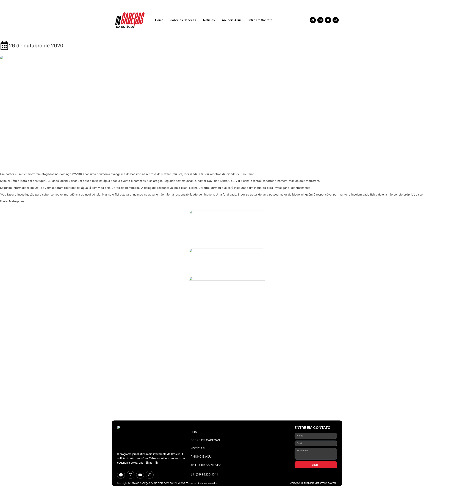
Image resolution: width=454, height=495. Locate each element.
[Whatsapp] (336, 20)
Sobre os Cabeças (183, 20)
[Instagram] (320, 20)
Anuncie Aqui (231, 20)
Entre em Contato (260, 20)
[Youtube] (328, 20)
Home (159, 20)
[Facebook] (313, 20)
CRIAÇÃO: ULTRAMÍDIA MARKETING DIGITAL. (313, 483)
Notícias (209, 20)
